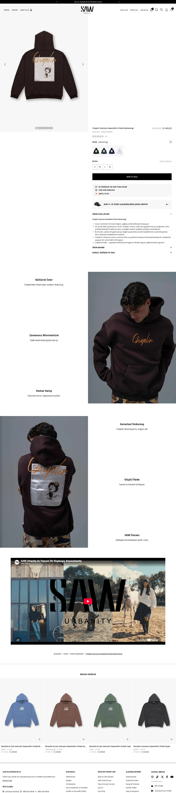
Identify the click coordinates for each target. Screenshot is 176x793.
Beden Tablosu (166, 161)
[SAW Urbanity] (87, 10)
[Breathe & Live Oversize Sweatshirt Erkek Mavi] (22, 711)
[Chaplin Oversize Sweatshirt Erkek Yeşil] (104, 151)
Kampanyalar (131, 777)
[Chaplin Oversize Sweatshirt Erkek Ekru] (119, 151)
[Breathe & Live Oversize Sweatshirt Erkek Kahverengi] (66, 711)
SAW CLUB (124, 10)
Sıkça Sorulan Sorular (106, 784)
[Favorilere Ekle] (171, 142)
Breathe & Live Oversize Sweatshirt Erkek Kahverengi (66, 746)
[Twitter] (162, 777)
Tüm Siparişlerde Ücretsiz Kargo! (88, 2)
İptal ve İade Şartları (106, 777)
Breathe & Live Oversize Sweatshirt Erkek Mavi (22, 746)
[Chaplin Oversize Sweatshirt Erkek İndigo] (112, 151)
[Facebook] (167, 777)
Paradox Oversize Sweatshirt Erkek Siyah (151, 746)
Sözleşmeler (71, 784)
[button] (37, 128)
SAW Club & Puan (104, 780)
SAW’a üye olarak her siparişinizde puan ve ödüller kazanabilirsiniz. (29, 777)
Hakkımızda (70, 777)
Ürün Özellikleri (100, 214)
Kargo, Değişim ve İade (103, 252)
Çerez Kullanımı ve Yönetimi (76, 787)
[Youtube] (171, 777)
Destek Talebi (131, 787)
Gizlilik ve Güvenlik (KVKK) (76, 791)
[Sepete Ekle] (39, 739)
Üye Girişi (101, 791)
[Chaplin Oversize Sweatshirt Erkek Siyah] (96, 151)
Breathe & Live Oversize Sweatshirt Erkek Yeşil (110, 746)
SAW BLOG (144, 10)
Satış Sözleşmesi (132, 791)
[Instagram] (152, 777)
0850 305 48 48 (28, 791)
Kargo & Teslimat (132, 784)
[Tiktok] (157, 777)
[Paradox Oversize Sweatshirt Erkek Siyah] (154, 711)
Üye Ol (100, 787)
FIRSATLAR (134, 10)
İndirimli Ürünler (132, 780)
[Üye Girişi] (166, 10)
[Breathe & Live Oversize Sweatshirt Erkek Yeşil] (110, 711)
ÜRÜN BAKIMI (98, 247)
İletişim (68, 780)
